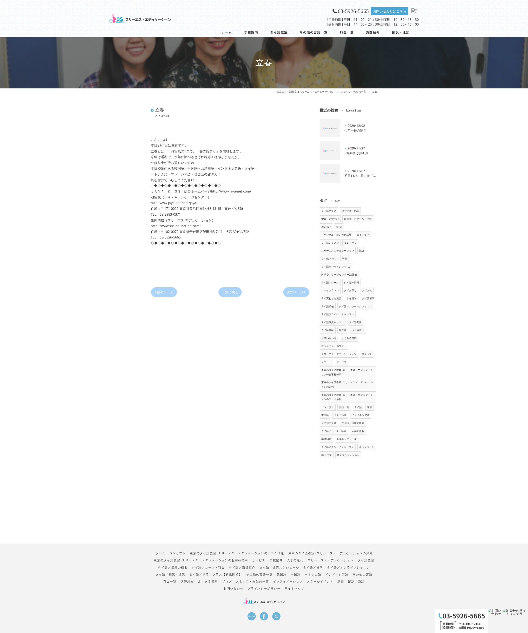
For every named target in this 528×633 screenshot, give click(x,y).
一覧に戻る (230, 292)
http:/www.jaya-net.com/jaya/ (174, 203)
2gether (326, 227)
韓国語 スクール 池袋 (358, 219)
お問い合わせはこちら (389, 11)
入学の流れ (358, 431)
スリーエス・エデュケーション (339, 354)
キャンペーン (366, 447)
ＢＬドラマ (350, 242)
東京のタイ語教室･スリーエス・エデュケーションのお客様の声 (347, 372)
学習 (344, 258)
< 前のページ (164, 292)
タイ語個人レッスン (332, 322)
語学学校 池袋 (350, 211)
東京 (369, 407)
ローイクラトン (330, 290)
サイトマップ (294, 588)
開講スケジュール (347, 439)
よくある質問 (349, 338)
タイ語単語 (327, 330)
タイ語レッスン (330, 242)
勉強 (361, 250)
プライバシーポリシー (333, 346)
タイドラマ (363, 234)
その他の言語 (328, 423)
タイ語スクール (330, 282)
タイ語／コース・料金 (333, 431)
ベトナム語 (340, 415)
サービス (342, 362)
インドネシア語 (360, 415)
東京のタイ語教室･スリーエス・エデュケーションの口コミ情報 (347, 397)
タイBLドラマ (329, 258)
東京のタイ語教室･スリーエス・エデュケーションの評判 (347, 385)
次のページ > (296, 292)
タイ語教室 (358, 330)
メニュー (326, 362)
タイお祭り (350, 290)
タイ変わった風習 (331, 298)
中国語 (325, 415)
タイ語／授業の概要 (353, 423)
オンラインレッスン (348, 455)
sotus (339, 227)
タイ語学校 (327, 306)
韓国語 (343, 330)
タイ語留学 (368, 298)
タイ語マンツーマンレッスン (355, 306)
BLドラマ (326, 455)
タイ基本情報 (351, 282)
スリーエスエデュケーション (337, 250)
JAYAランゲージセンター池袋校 (339, 274)
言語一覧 (344, 407)
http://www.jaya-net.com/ (231, 191)
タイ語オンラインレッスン (336, 266)
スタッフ (367, 354)
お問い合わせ (328, 338)
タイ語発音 (355, 322)
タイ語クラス (328, 211)
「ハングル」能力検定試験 (336, 234)
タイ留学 (351, 298)
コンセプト (327, 407)
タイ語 (358, 407)
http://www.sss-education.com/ (176, 226)
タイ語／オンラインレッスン (337, 447)
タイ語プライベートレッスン (337, 314)
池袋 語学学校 (330, 219)
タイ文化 (367, 290)
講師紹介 (326, 439)
